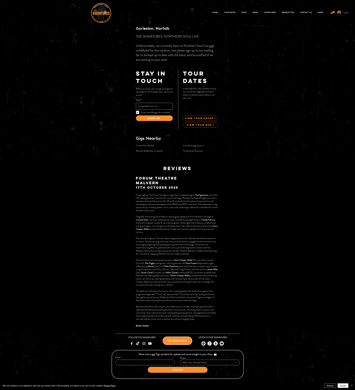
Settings (330, 385)
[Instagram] (144, 343)
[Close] (351, 385)
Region (183, 358)
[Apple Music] (209, 343)
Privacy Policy (110, 385)
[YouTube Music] (222, 343)
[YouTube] (150, 343)
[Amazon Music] (216, 343)
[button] (332, 12)
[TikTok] (138, 343)
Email (138, 100)
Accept (343, 385)
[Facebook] (132, 343)
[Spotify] (203, 343)
